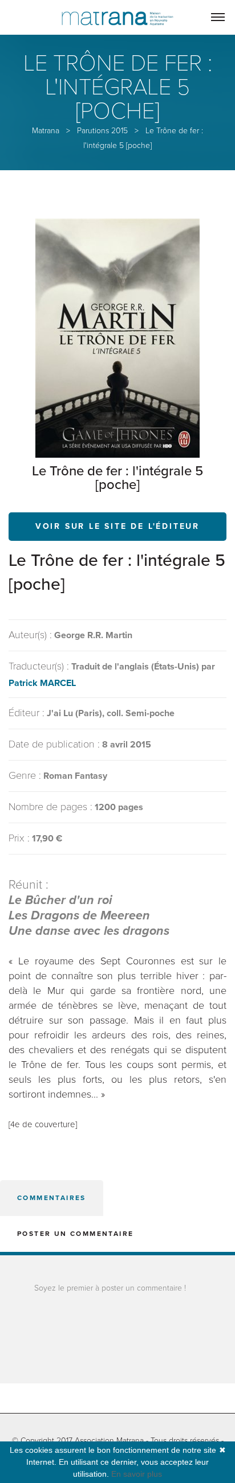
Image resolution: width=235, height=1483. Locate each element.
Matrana (45, 130)
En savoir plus (136, 1473)
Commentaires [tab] (51, 1198)
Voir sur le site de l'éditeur (117, 526)
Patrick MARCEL (42, 683)
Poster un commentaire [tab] (75, 1234)
